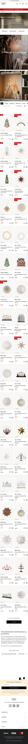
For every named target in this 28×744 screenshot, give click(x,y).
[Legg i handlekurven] (12, 139)
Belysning (3, 11)
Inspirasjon (4, 721)
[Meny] (26, 3)
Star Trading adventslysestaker (9, 653)
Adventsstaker (13, 31)
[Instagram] (14, 705)
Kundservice (5, 712)
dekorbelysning (20, 642)
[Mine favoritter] (19, 3)
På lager (6, 103)
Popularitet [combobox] (19, 105)
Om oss (3, 726)
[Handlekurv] (23, 3)
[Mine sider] (16, 3)
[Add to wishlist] (10, 139)
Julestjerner (4, 31)
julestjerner (10, 642)
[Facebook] (10, 705)
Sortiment (4, 717)
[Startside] (3, 4)
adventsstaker (4, 642)
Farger (23, 103)
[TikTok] (18, 705)
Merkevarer (18, 103)
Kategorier (12, 103)
